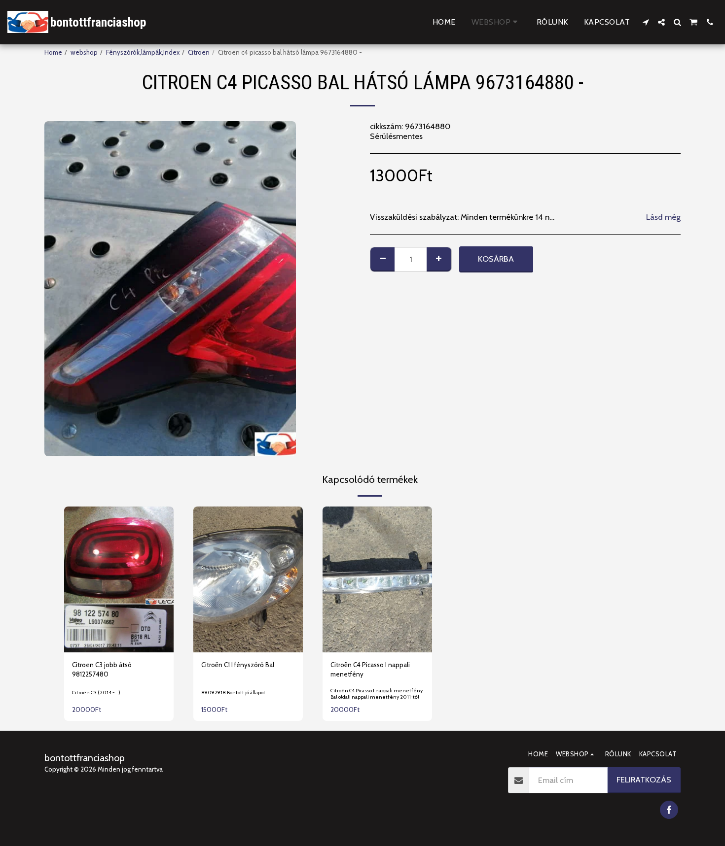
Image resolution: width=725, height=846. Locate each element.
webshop (84, 52)
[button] (645, 22)
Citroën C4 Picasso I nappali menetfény (370, 669)
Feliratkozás (643, 779)
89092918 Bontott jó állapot (233, 692)
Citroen (199, 52)
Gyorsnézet (119, 624)
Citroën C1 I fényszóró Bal (237, 665)
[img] (119, 579)
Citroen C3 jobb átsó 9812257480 (102, 669)
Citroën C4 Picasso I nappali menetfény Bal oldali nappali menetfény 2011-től (376, 693)
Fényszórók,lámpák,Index (143, 52)
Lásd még (663, 217)
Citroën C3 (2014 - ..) (96, 692)
